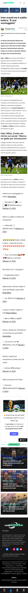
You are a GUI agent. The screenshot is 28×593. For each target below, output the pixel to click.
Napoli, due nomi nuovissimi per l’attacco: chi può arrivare (13, 486)
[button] (20, 3)
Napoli (11, 480)
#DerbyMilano (11, 313)
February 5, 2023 (9, 208)
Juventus (6, 503)
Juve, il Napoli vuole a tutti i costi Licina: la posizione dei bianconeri (14, 509)
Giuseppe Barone (10, 28)
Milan (11, 457)
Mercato (5, 457)
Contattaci (24, 573)
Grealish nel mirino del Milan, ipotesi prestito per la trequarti (13, 463)
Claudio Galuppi (15, 555)
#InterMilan (12, 197)
